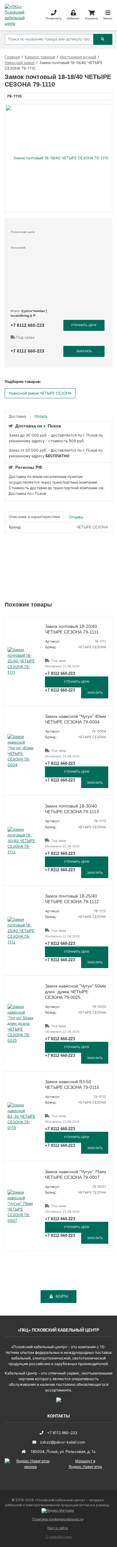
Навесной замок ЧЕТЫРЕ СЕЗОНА (40, 393)
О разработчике (59, 1537)
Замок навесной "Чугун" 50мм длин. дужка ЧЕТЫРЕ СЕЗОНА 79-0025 (75, 991)
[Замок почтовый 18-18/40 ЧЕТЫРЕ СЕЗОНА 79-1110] (58, 158)
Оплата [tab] (40, 416)
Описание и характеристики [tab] (34, 516)
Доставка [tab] (17, 416)
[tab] (76, 517)
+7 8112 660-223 (27, 325)
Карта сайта (57, 1528)
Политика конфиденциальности (57, 1519)
